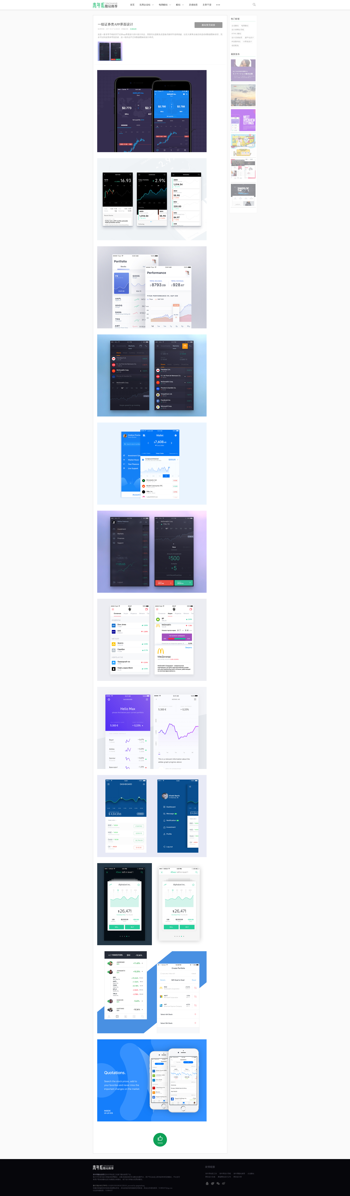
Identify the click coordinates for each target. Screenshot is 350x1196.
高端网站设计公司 (224, 1177)
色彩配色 (235, 45)
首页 (132, 5)
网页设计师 (238, 1177)
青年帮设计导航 (225, 1174)
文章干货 (207, 5)
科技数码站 (236, 42)
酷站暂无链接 (208, 25)
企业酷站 (235, 26)
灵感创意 (193, 5)
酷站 (178, 5)
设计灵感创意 (237, 38)
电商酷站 (163, 5)
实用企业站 (144, 5)
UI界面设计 (247, 42)
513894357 (109, 1190)
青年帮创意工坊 (112, 1174)
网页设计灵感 (210, 1177)
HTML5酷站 (236, 34)
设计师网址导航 (238, 30)
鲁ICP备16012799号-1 (100, 1186)
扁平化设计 (249, 38)
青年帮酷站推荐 (98, 1174)
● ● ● (218, 5)
